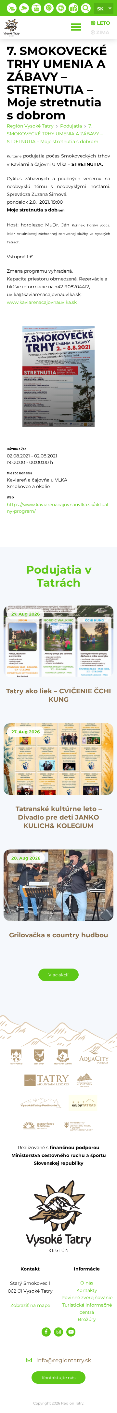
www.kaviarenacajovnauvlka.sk (42, 302)
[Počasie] (12, 8)
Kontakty (86, 1290)
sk (100, 9)
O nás (86, 1283)
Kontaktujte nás (58, 1377)
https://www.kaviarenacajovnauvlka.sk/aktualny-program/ (57, 508)
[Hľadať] (86, 8)
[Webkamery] (24, 8)
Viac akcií (58, 974)
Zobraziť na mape (30, 1305)
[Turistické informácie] (61, 8)
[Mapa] (73, 8)
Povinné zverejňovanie (86, 1297)
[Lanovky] (36, 8)
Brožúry (87, 1319)
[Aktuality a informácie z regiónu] (49, 8)
